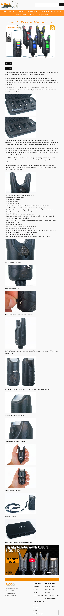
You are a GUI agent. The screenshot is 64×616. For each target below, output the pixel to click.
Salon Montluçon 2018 (10, 595)
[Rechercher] (61, 4)
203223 (8, 68)
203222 (8, 63)
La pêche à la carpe (10, 593)
